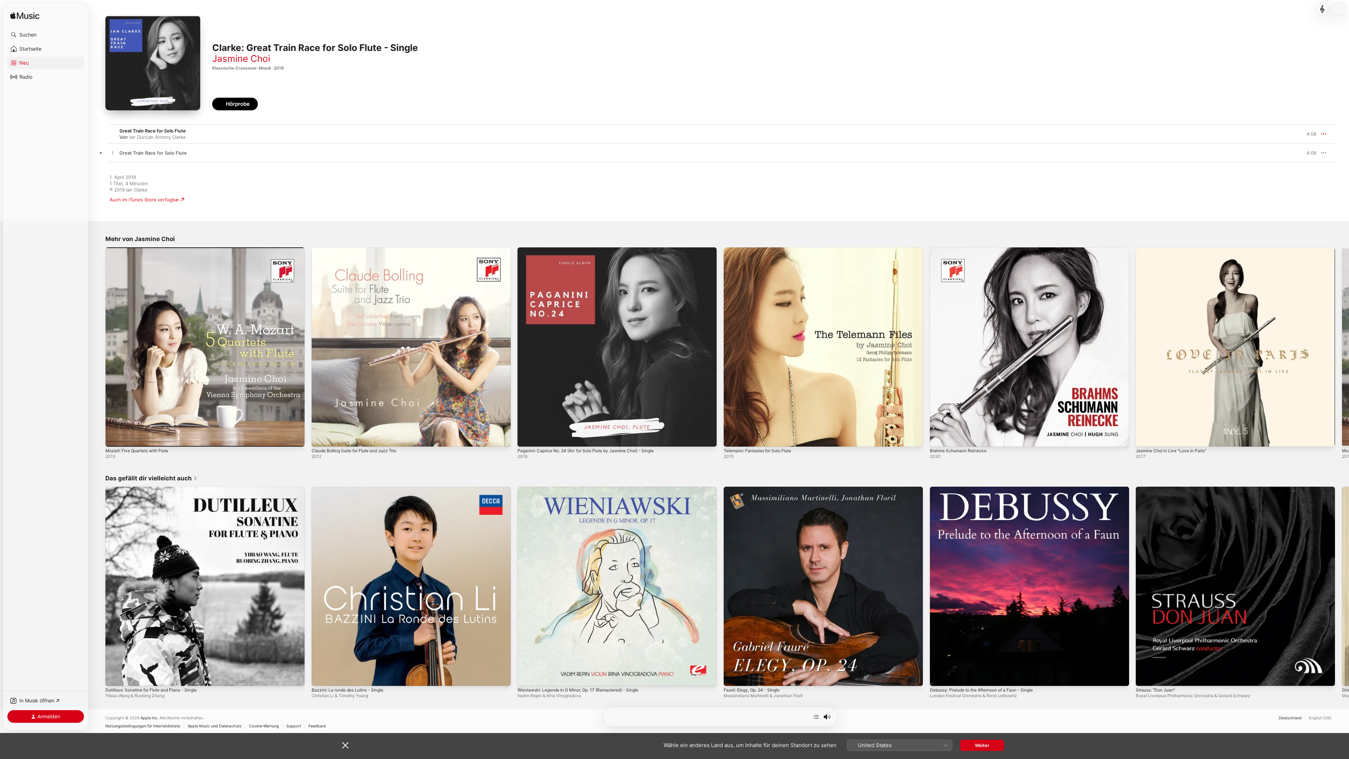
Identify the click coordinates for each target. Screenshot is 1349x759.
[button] (46, 35)
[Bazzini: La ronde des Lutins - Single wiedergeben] (320, 677)
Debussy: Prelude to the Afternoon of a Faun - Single (989, 489)
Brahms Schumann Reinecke (961, 250)
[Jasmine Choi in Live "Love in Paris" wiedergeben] (1144, 438)
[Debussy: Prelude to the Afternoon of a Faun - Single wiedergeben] (938, 677)
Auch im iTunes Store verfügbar (144, 199)
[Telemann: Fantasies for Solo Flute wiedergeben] (732, 438)
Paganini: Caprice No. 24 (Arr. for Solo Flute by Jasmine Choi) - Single (594, 250)
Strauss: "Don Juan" (1157, 489)
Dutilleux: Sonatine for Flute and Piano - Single (156, 489)
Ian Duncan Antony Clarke (157, 137)
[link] (151, 478)
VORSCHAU (1306, 153)
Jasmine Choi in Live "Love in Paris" (1174, 250)
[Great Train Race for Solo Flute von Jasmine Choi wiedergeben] (112, 153)
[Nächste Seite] (1342, 347)
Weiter (982, 745)
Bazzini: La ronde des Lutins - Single (351, 489)
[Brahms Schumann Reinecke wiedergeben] (938, 438)
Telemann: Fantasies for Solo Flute (762, 250)
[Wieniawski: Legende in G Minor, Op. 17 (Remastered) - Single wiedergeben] (526, 677)
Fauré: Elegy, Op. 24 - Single (755, 489)
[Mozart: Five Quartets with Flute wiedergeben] (114, 438)
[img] (24, 16)
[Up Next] (816, 717)
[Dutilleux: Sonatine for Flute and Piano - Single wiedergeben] (114, 677)
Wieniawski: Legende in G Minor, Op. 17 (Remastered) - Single (585, 489)
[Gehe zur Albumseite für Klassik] (1322, 9)
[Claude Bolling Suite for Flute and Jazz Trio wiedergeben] (320, 438)
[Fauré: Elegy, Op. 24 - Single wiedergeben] (732, 677)
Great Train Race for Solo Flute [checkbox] (153, 153)
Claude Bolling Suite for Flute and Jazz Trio (359, 250)
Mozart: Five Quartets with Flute (141, 250)
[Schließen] (345, 745)
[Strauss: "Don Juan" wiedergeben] (1144, 677)
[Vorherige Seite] (98, 347)
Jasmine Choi (241, 58)
